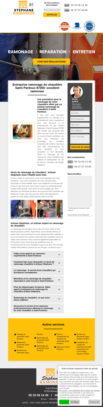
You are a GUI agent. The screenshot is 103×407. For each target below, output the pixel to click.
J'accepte (64, 402)
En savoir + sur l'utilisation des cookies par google (79, 391)
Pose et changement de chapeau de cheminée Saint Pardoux (63, 338)
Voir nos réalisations (51, 61)
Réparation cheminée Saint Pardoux (23, 344)
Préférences (94, 402)
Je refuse (74, 402)
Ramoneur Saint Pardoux (63, 348)
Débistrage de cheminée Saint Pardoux (43, 348)
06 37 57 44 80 (79, 10)
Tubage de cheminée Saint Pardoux (23, 336)
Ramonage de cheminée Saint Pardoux (43, 340)
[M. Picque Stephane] (24, 8)
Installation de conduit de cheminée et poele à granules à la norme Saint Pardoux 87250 (84, 348)
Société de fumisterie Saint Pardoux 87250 (83, 336)
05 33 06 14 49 (79, 5)
